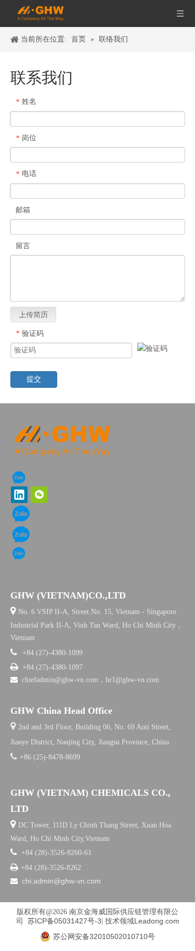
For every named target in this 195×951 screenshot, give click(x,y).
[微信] (39, 494)
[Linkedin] (19, 494)
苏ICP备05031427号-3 (64, 921)
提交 (34, 379)
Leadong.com (156, 921)
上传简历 (33, 314)
